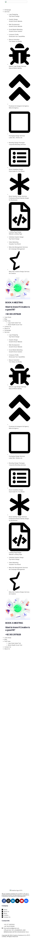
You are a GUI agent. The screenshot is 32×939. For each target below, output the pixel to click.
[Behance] (26, 901)
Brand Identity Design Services (18, 196)
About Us (7, 649)
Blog (5, 639)
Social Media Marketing (15, 29)
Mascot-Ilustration (14, 39)
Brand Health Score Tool (15, 645)
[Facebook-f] (4, 901)
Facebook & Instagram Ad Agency (19, 106)
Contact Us (7, 647)
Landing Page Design (15, 232)
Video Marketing (13, 242)
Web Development (14, 24)
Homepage (7, 330)
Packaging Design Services (17, 135)
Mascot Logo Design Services (17, 66)
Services (6, 332)
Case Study (7, 637)
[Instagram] (8, 901)
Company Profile (13, 34)
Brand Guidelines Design (16, 169)
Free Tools (7, 641)
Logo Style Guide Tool (14, 643)
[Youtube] (22, 901)
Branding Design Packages (17, 142)
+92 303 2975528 (13, 314)
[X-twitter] (17, 901)
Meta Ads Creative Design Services (19, 271)
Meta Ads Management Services (18, 247)
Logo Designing (13, 14)
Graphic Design (13, 19)
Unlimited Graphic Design (16, 237)
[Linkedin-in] (13, 901)
